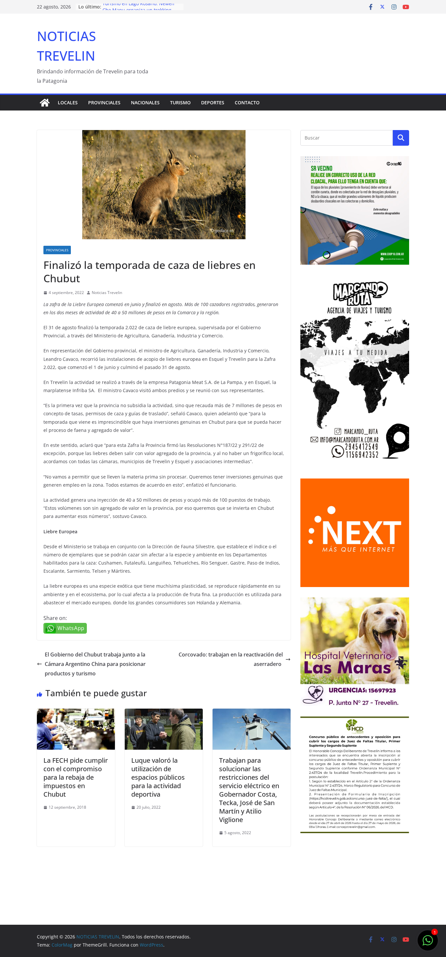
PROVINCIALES (104, 102)
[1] (427, 943)
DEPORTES (212, 102)
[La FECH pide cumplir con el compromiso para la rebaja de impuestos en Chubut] (76, 713)
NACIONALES (145, 102)
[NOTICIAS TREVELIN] (45, 102)
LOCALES (68, 102)
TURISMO (180, 102)
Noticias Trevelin (107, 292)
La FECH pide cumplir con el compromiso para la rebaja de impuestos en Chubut (75, 777)
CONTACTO (247, 102)
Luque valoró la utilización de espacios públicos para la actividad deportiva (158, 777)
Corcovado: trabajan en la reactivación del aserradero (231, 659)
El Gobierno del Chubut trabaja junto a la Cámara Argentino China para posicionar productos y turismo (95, 664)
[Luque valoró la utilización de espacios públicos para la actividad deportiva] (164, 713)
